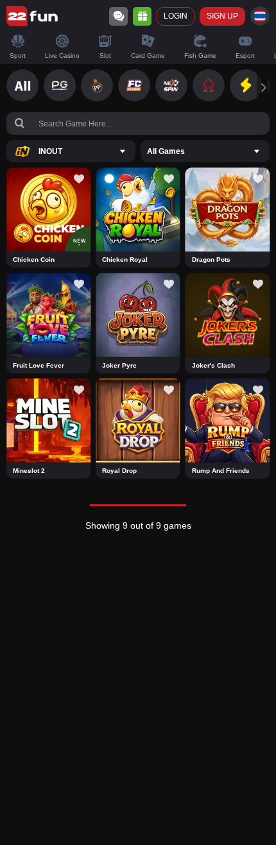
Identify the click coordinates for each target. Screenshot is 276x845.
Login (175, 16)
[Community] (118, 16)
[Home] (32, 16)
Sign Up (222, 16)
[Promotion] (142, 16)
